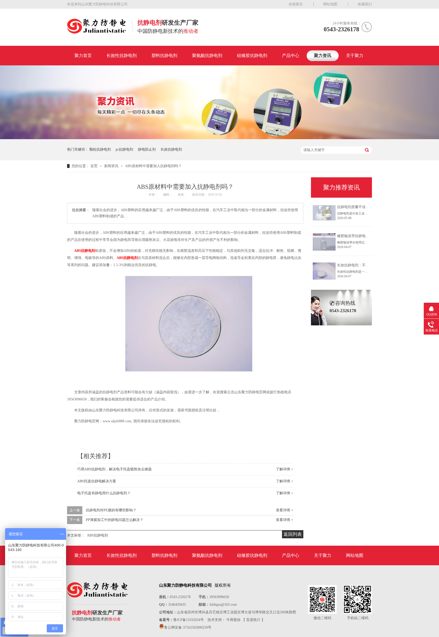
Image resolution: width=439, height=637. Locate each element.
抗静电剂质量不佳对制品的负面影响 (365, 207)
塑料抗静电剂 (164, 55)
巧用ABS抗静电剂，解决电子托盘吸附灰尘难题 (114, 469)
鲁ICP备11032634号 (188, 620)
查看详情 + (284, 510)
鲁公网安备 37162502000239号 (187, 627)
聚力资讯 (322, 55)
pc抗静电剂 (124, 149)
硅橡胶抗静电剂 (252, 55)
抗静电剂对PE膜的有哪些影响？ (111, 510)
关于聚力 (354, 55)
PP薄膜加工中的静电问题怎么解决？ (114, 520)
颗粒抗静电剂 (100, 149)
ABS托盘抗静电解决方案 (96, 481)
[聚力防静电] (96, 32)
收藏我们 (365, 4)
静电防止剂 (147, 149)
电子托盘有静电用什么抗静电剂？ (104, 493)
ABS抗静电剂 (84, 251)
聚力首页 (83, 55)
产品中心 (290, 55)
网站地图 (330, 4)
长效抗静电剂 (171, 149)
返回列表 (293, 534)
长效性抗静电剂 (121, 55)
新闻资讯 (111, 166)
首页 (94, 166)
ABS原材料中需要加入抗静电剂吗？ (153, 166)
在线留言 (296, 4)
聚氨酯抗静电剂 (207, 55)
